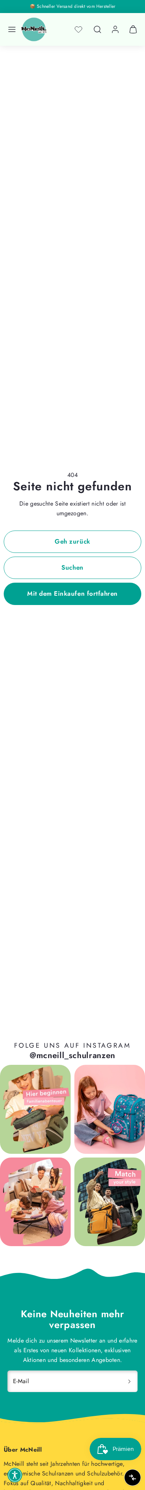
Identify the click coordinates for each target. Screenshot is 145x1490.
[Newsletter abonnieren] (129, 1381)
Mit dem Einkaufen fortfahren (72, 593)
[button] (12, 29)
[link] (115, 29)
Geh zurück (72, 541)
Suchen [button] (72, 567)
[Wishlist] (78, 29)
